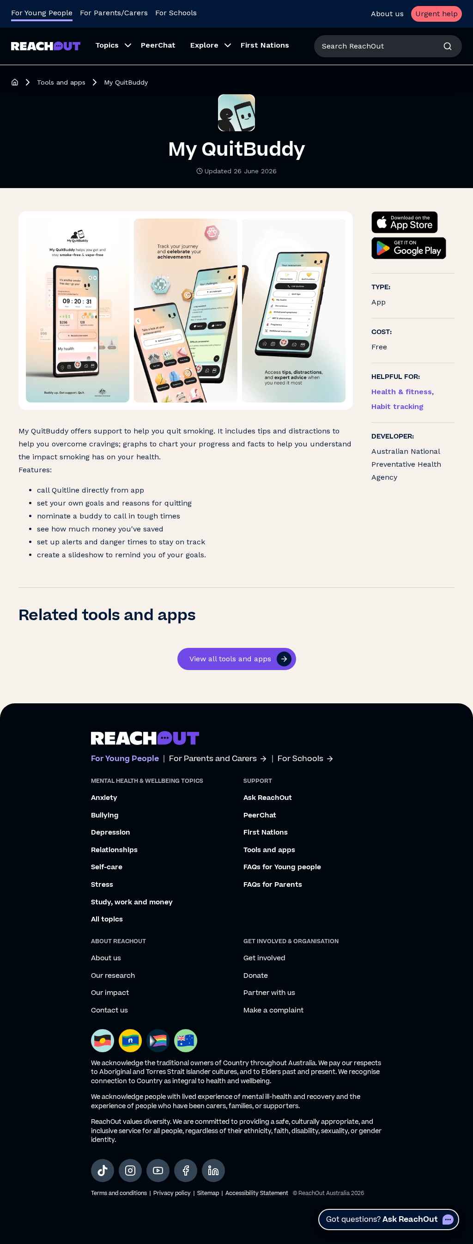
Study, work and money (132, 902)
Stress (102, 885)
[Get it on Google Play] (408, 248)
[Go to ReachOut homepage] (45, 46)
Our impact (110, 993)
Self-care (106, 867)
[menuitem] (110, 46)
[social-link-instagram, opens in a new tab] (130, 1170)
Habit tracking (397, 406)
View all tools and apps (230, 658)
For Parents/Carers (114, 12)
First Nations (265, 832)
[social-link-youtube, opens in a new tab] (158, 1170)
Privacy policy (172, 1193)
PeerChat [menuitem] (158, 45)
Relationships (114, 850)
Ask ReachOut (267, 798)
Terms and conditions (119, 1193)
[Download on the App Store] (404, 222)
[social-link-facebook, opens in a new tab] (185, 1170)
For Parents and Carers (213, 759)
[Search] (448, 46)
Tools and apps (61, 82)
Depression (110, 832)
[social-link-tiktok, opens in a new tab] (102, 1170)
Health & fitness (401, 391)
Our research (113, 976)
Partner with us (269, 993)
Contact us (109, 1010)
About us (387, 13)
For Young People (42, 12)
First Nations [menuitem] (265, 45)
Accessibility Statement (256, 1193)
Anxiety (104, 798)
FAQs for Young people (282, 867)
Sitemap (208, 1193)
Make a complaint (273, 1010)
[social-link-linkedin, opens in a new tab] (213, 1170)
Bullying (105, 815)
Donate (255, 976)
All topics (107, 919)
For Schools (176, 12)
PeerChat (259, 815)
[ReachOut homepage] (14, 82)
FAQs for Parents (272, 885)
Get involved (264, 958)
